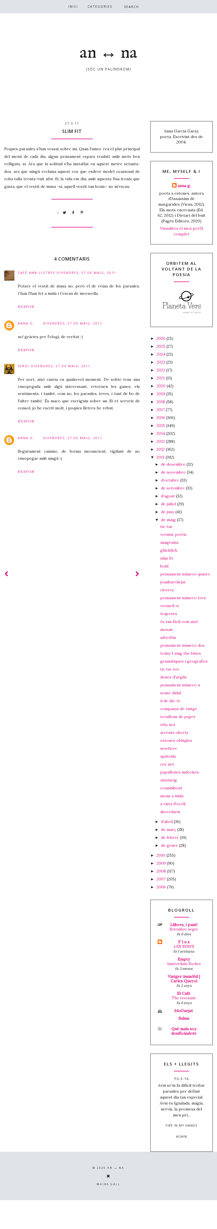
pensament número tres (183, 597)
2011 (161, 457)
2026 (161, 338)
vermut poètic (173, 534)
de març (169, 829)
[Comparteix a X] (64, 213)
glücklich (168, 550)
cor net (167, 764)
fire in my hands (181, 1125)
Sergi (23, 366)
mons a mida (171, 795)
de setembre (173, 488)
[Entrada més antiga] (137, 573)
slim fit (166, 558)
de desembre (173, 464)
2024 (161, 354)
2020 (162, 385)
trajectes (168, 613)
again (181, 1136)
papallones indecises (179, 772)
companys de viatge (178, 708)
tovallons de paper (178, 716)
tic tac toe (169, 669)
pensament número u (180, 684)
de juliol (169, 503)
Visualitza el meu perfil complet (181, 231)
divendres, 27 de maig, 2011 (86, 272)
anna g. (26, 323)
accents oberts (174, 732)
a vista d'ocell (172, 803)
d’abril (167, 821)
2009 (162, 863)
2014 (161, 433)
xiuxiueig (168, 780)
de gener (170, 845)
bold (164, 566)
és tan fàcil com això (179, 621)
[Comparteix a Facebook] (73, 213)
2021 (161, 378)
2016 (161, 417)
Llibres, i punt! (184, 924)
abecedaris (170, 811)
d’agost (168, 496)
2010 (161, 855)
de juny (168, 511)
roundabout (171, 787)
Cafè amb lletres (36, 272)
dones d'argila (173, 677)
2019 (161, 393)
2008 (162, 871)
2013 (161, 441)
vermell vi (169, 605)
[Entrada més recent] (6, 573)
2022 (161, 370)
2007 (162, 879)
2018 (161, 401)
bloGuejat (184, 1010)
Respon (26, 307)
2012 (161, 449)
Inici (73, 6)
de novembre (174, 472)
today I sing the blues (180, 653)
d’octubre (170, 480)
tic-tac (166, 526)
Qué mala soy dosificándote (184, 1031)
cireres (167, 589)
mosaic (166, 629)
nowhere (168, 748)
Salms (184, 1018)
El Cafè (183, 993)
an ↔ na (108, 53)
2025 (161, 346)
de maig (169, 519)
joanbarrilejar (173, 582)
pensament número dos (182, 645)
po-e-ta (181, 1079)
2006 (162, 886)
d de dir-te (170, 700)
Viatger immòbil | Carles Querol (184, 978)
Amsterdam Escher (184, 963)
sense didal (170, 692)
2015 (161, 425)
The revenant (184, 998)
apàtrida (168, 756)
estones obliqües (176, 740)
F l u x (184, 941)
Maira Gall (108, 1184)
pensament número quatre (185, 574)
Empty (184, 959)
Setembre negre (184, 929)
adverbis (168, 637)
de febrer (170, 837)
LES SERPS (184, 946)
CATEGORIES (100, 6)
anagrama (169, 542)
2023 (161, 362)
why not (167, 724)
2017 (161, 409)
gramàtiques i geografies (184, 661)
